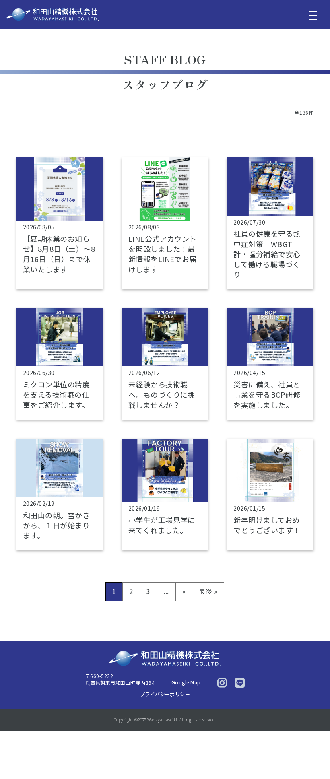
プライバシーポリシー (165, 693)
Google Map (186, 682)
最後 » (208, 591)
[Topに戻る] (313, 756)
